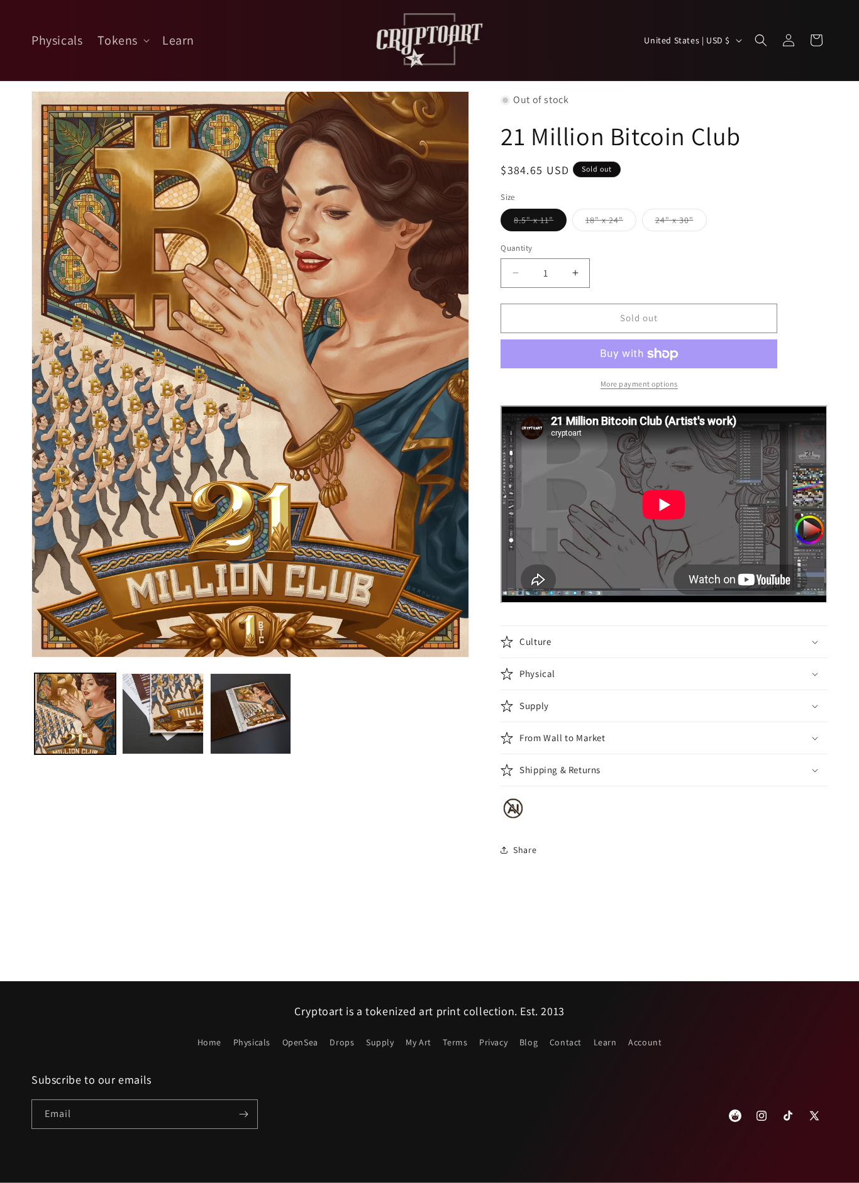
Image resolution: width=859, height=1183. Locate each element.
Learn (605, 1042)
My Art (418, 1042)
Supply (380, 1042)
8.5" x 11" (540, 222)
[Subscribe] (243, 1114)
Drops (342, 1042)
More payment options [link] (639, 383)
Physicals (251, 1042)
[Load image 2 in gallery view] (162, 713)
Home (209, 1042)
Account (645, 1042)
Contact (566, 1042)
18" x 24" (610, 222)
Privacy (493, 1042)
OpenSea (300, 1042)
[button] (122, 40)
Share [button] (524, 850)
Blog (528, 1042)
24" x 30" (681, 222)
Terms (455, 1042)
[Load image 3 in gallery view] (250, 713)
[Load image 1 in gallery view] (75, 713)
